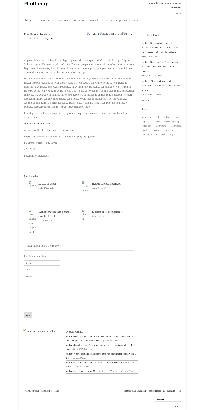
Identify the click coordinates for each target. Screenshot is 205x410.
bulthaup (167, 117)
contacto (78, 20)
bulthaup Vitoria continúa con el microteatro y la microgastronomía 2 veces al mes (161, 85)
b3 (157, 117)
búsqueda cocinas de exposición (164, 3)
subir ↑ (178, 406)
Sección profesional (156, 391)
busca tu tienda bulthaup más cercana (113, 20)
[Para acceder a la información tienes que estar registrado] (43, 331)
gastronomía (161, 125)
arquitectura (147, 117)
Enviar (28, 315)
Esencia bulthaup (171, 121)
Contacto (128, 391)
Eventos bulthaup (74, 331)
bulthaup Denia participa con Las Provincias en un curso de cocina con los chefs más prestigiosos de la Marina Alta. (160, 47)
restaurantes (147, 134)
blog (28, 20)
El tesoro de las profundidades (107, 211)
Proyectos (48, 38)
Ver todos (145, 100)
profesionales (44, 20)
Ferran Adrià (147, 125)
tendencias (161, 134)
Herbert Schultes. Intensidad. (106, 183)
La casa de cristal (47, 183)
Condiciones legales (50, 391)
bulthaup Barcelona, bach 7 (38, 123)
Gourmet (158, 130)
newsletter (176, 7)
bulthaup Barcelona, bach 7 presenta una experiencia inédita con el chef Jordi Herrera (160, 66)
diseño (157, 121)
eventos (63, 20)
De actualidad (139, 391)
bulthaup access (174, 391)
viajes (172, 134)
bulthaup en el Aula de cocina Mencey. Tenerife (87, 371)
